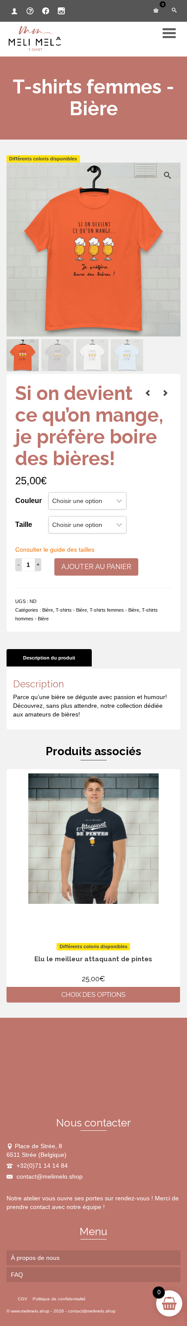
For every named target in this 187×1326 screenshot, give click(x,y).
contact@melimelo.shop (49, 1176)
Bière (47, 610)
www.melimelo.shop (30, 1311)
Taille (23, 524)
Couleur (28, 500)
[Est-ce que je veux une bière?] (165, 393)
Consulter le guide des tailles (54, 549)
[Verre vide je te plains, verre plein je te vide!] (147, 393)
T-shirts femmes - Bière (114, 610)
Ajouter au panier (96, 567)
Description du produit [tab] (49, 657)
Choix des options (93, 995)
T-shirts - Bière (71, 610)
